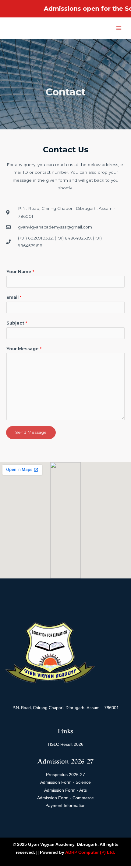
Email (13, 297)
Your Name (20, 271)
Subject (16, 323)
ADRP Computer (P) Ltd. (90, 852)
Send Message (31, 432)
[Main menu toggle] (119, 28)
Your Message (23, 348)
